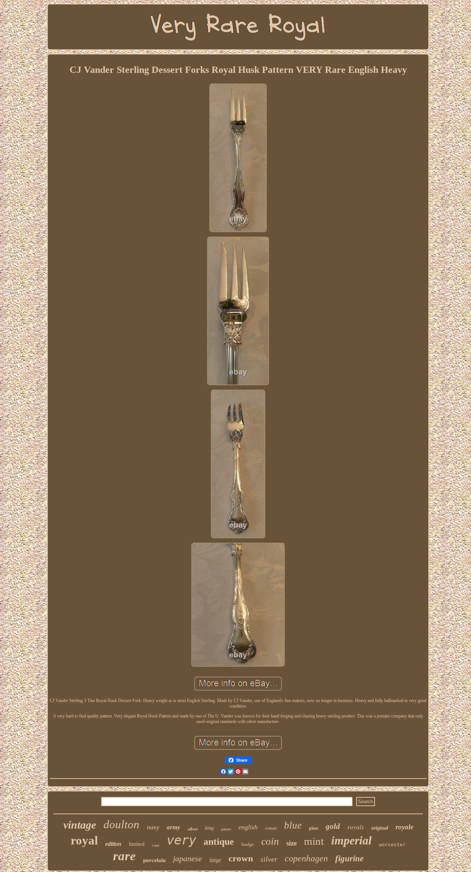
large (215, 860)
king (209, 828)
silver (269, 859)
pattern (226, 829)
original (379, 828)
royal (84, 840)
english (248, 827)
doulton (121, 824)
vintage (79, 825)
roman (271, 828)
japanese (187, 858)
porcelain (154, 860)
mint (314, 841)
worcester (392, 844)
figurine (349, 858)
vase (155, 845)
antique (218, 841)
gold (333, 826)
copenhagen (306, 858)
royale (404, 827)
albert (193, 829)
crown (241, 858)
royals (355, 827)
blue (293, 825)
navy (153, 827)
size (291, 843)
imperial (351, 840)
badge (247, 844)
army (173, 827)
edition (113, 844)
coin (270, 841)
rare (124, 856)
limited (137, 844)
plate (313, 828)
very (181, 840)
